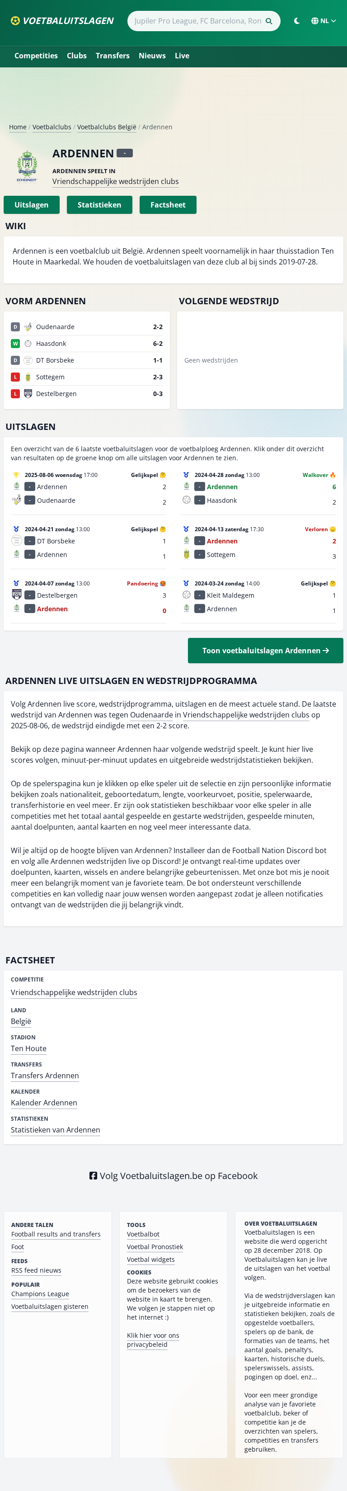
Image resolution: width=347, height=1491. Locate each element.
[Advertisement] (173, 98)
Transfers (113, 56)
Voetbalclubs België (106, 127)
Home (18, 127)
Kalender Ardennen (44, 1103)
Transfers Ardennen (45, 1076)
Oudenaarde (151, 715)
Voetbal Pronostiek (155, 1246)
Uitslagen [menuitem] (31, 205)
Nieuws (152, 56)
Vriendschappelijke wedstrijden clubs (115, 181)
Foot (17, 1246)
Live (182, 56)
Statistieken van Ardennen (55, 1130)
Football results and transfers (56, 1234)
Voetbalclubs (52, 127)
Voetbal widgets (151, 1259)
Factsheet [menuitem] (168, 205)
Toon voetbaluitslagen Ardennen (262, 651)
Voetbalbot (143, 1234)
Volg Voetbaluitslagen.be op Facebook (178, 1176)
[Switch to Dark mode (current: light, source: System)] (296, 20)
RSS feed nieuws (36, 1270)
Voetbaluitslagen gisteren (50, 1306)
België (21, 1021)
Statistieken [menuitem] (100, 205)
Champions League (40, 1293)
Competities (36, 56)
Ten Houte (29, 1048)
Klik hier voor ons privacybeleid (153, 1340)
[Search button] (269, 21)
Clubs (77, 56)
